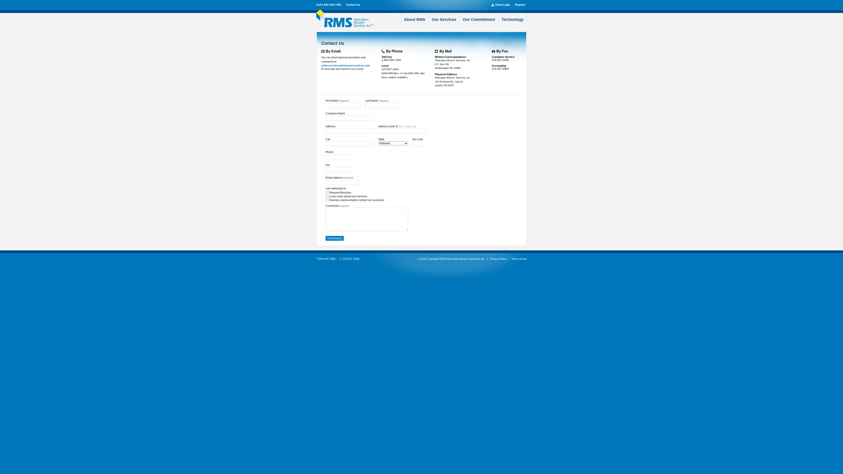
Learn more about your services (348, 196)
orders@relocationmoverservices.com (345, 65)
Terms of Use (519, 258)
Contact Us (353, 4)
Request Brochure (340, 192)
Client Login (502, 4)
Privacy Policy (498, 258)
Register (520, 4)
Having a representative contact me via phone (357, 200)
